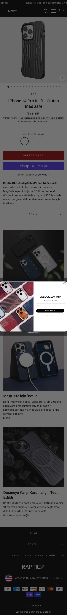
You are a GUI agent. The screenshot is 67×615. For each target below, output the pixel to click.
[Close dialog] (65, 283)
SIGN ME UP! (50, 310)
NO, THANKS (50, 315)
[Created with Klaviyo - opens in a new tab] (33, 332)
